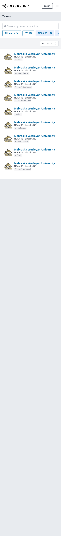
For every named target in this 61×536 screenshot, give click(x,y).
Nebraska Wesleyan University (34, 54)
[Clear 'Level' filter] (51, 33)
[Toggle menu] (57, 6)
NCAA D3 (42, 33)
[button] (11, 33)
